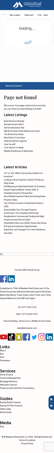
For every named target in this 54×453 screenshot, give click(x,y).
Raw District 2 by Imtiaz (14, 137)
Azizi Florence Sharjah (14, 121)
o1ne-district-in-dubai (13, 147)
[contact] (50, 413)
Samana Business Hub (14, 128)
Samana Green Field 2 (14, 124)
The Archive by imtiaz (14, 134)
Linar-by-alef (10, 144)
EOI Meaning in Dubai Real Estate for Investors (25, 186)
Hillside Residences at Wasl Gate (18, 151)
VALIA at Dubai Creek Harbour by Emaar (22, 131)
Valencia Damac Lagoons (15, 141)
